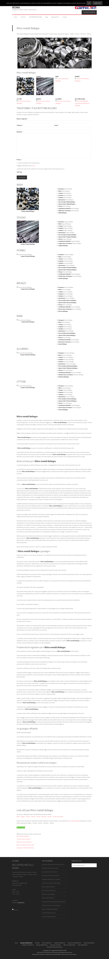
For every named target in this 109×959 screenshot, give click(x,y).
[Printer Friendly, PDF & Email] (21, 827)
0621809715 (21, 902)
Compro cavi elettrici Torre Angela (51, 883)
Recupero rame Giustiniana (24, 842)
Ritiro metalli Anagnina (23, 836)
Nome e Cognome (22, 119)
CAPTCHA (19, 172)
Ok (89, 3)
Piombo (28, 816)
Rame (38, 816)
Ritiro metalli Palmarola (48, 887)
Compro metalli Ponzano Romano (51, 905)
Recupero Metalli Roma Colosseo (51, 879)
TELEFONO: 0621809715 (89, 12)
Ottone (50, 816)
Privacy (19, 159)
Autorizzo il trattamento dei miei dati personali (28, 163)
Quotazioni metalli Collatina (49, 872)
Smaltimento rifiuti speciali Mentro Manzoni (54, 902)
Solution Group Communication (68, 954)
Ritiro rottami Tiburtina (48, 898)
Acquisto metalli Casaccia (49, 916)
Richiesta (20, 132)
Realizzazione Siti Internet (38, 954)
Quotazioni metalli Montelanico (25, 848)
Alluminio (43, 816)
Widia (18, 816)
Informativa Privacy (41, 952)
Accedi (70, 952)
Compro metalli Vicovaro (48, 913)
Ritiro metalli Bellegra (74, 821)
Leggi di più (97, 3)
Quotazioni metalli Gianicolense (50, 875)
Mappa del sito (64, 952)
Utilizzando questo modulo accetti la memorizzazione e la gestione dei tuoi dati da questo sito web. (41, 169)
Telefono (20, 125)
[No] (107, 3)
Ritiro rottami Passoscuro (49, 890)
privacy (33, 165)
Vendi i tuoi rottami (58, 816)
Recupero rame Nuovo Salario (50, 868)
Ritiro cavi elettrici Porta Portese (25, 845)
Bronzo (34, 816)
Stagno (23, 816)
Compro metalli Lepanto (23, 839)
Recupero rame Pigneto (48, 894)
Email (56, 125)
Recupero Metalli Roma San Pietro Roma (53, 864)
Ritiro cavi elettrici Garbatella (50, 909)
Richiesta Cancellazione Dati (53, 952)
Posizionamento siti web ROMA (52, 954)
